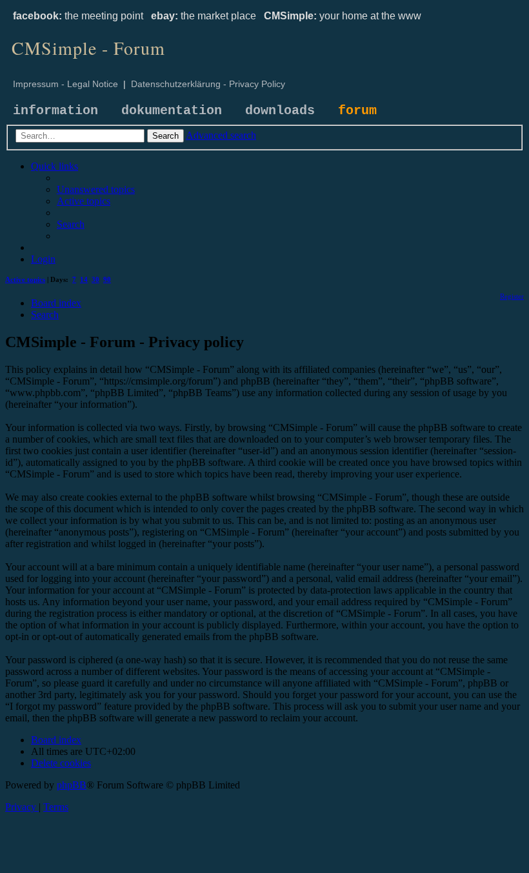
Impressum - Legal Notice (65, 84)
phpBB (71, 784)
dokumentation (171, 110)
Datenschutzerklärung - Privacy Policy (208, 84)
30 (95, 279)
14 (84, 279)
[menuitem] (96, 189)
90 (107, 279)
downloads (280, 110)
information (55, 110)
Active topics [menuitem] (25, 279)
